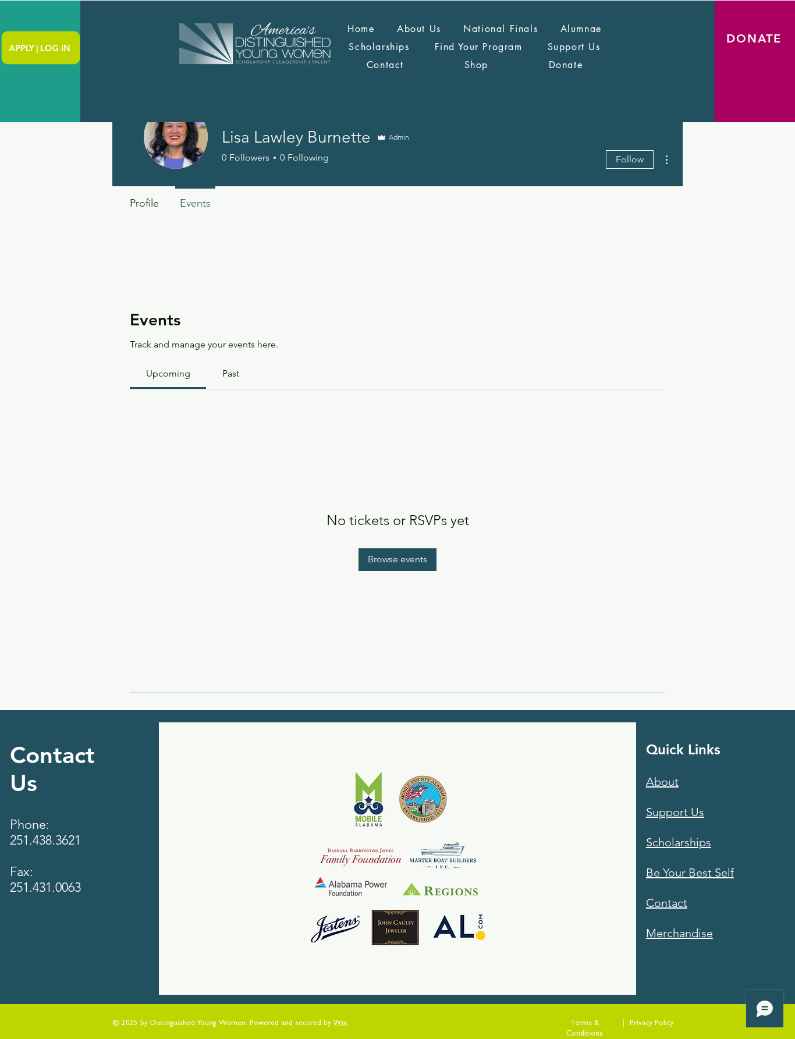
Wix (340, 1023)
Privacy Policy (652, 1023)
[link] (168, 373)
